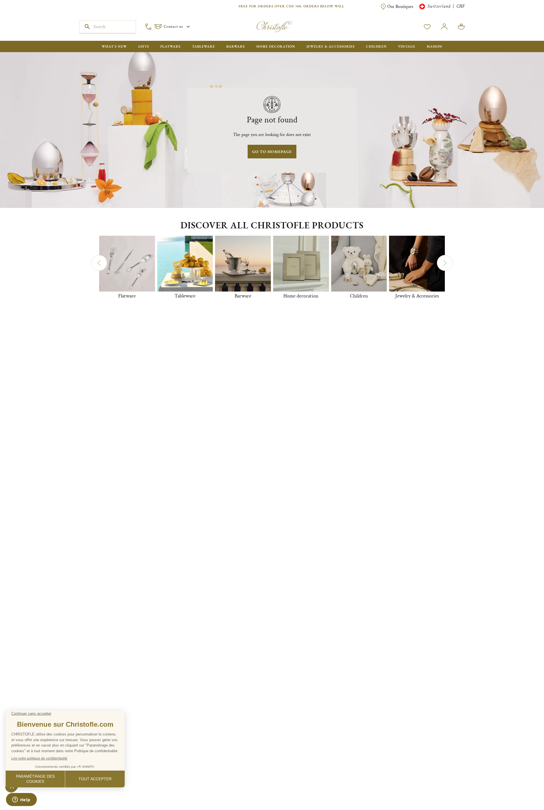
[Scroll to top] (522, 788)
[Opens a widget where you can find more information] (21, 800)
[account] (427, 26)
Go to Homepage (272, 151)
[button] (99, 263)
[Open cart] (461, 26)
